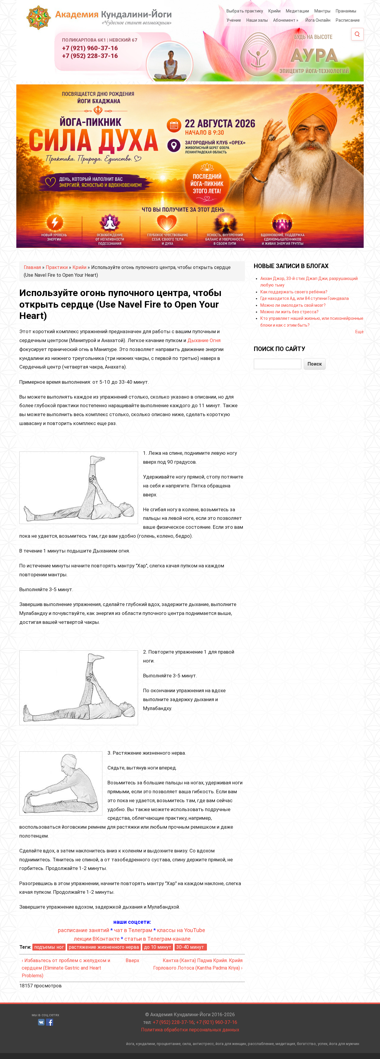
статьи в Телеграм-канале (157, 939)
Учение (234, 20)
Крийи (274, 11)
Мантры (322, 11)
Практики (57, 267)
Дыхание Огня (204, 340)
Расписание (348, 20)
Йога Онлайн (317, 20)
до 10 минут (157, 947)
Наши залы (257, 20)
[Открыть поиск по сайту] (357, 34)
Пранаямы (346, 11)
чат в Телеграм (133, 930)
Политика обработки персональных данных (190, 1030)
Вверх (130, 960)
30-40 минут (190, 947)
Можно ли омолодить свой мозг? (293, 305)
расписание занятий (83, 930)
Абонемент (285, 20)
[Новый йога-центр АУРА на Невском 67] (295, 53)
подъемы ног (49, 947)
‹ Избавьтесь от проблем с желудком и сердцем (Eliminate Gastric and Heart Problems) (66, 968)
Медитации (297, 11)
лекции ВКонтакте (97, 939)
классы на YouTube (181, 930)
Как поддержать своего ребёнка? (293, 291)
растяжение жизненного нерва (104, 947)
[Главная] (101, 20)
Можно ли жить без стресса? (289, 311)
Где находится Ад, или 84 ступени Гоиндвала (304, 298)
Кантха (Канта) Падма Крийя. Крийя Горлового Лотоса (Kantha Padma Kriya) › (198, 964)
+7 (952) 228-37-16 (90, 55)
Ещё (359, 331)
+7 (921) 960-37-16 (90, 48)
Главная (32, 267)
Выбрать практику (245, 11)
